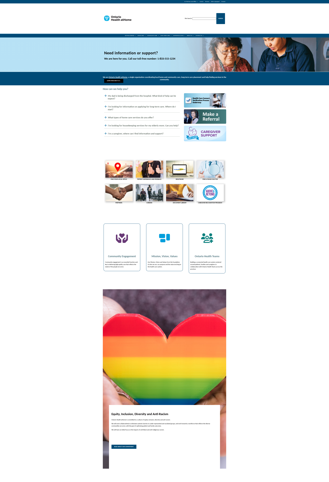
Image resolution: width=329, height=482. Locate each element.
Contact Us (199, 35)
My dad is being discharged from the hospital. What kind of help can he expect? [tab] (142, 97)
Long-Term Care (165, 35)
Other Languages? (215, 1)
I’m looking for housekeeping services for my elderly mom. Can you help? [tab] (143, 126)
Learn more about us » (114, 80)
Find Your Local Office (191, 1)
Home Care (141, 35)
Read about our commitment (124, 446)
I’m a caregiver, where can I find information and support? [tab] (136, 134)
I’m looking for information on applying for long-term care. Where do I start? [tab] (142, 108)
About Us (189, 35)
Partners (207, 1)
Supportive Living (178, 35)
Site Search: (188, 18)
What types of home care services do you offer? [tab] (131, 118)
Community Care (152, 35)
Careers (201, 1)
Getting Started (129, 35)
